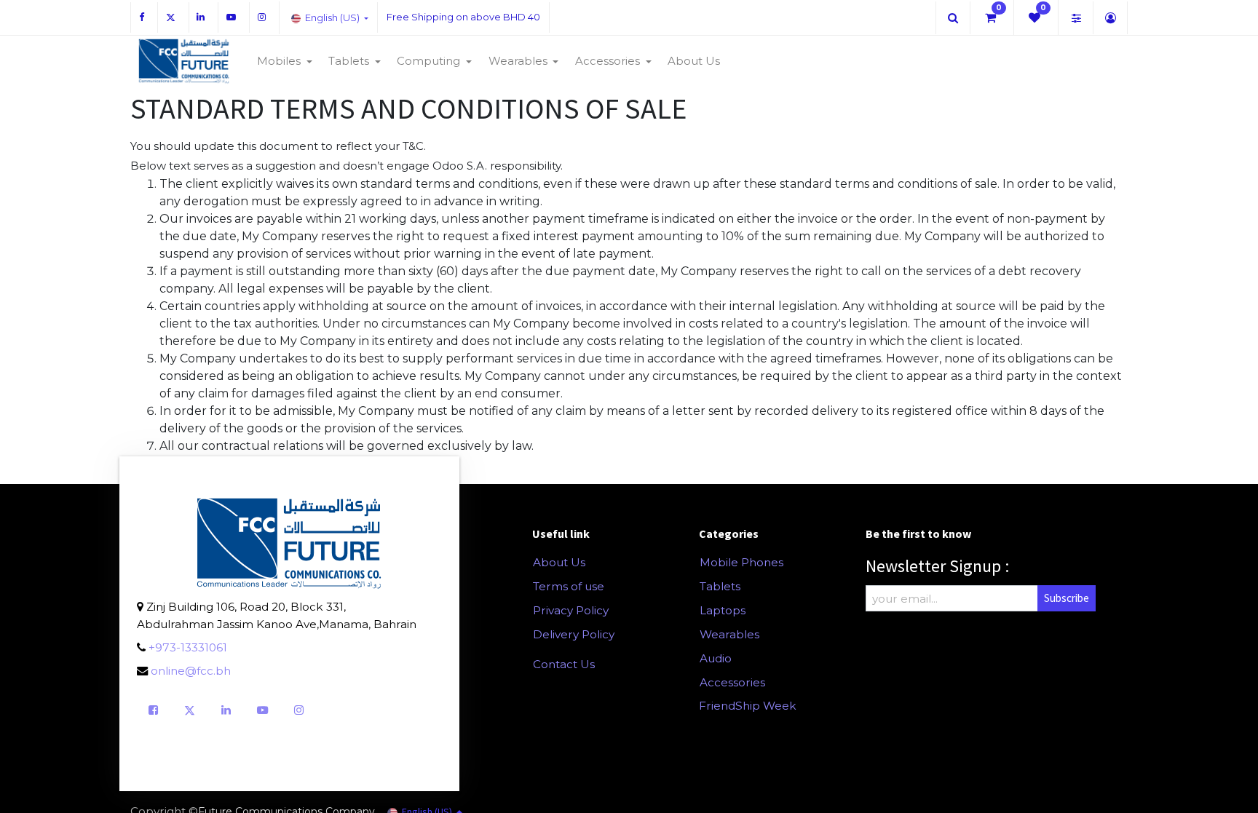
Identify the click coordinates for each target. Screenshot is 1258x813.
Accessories (732, 682)
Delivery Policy (573, 634)
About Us (559, 562)
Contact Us (564, 664)
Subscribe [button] (1066, 598)
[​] (953, 18)
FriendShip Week (747, 706)
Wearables (729, 634)
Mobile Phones (741, 562)
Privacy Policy (571, 610)
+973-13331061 (188, 647)
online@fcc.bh (191, 671)
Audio (716, 658)
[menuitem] (694, 61)
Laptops (722, 610)
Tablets (720, 586)
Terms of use (568, 586)
